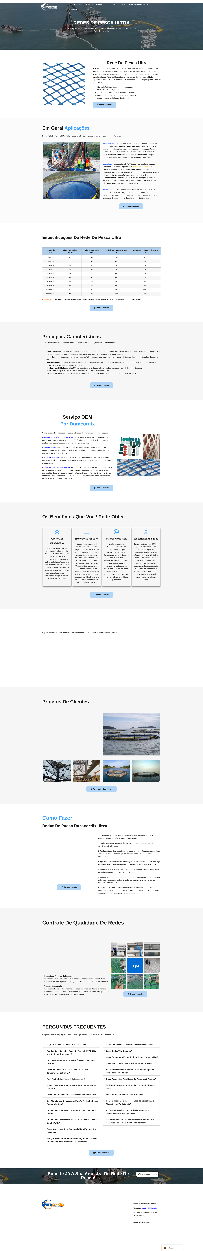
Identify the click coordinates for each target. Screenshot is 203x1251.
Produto (99, 4)
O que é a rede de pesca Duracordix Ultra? (67, 1045)
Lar (69, 4)
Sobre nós (78, 4)
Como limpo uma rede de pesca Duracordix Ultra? (130, 1045)
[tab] (71, 1044)
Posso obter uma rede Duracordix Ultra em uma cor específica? (71, 1130)
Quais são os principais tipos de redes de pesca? (130, 1063)
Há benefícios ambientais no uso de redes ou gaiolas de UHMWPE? (72, 1121)
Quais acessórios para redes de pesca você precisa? (131, 1079)
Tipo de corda (111, 4)
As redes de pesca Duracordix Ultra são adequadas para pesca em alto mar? (130, 1071)
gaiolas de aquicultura (141, 167)
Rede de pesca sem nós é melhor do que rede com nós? (130, 1086)
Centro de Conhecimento (138, 4)
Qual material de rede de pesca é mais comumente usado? (71, 1062)
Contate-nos (73, 9)
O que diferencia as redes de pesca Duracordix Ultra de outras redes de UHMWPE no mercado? (131, 1121)
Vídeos (122, 4)
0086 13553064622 (149, 1208)
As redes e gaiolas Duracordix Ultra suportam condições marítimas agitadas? (127, 1111)
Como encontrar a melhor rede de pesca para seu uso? (132, 1057)
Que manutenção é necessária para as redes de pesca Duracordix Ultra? (72, 1102)
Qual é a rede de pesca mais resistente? (66, 1079)
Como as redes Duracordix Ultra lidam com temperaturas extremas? (67, 1071)
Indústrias (89, 4)
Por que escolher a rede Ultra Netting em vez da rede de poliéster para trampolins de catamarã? (72, 1140)
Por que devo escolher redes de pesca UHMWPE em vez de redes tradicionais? (71, 1052)
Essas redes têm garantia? (119, 1051)
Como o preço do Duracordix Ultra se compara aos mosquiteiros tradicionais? (130, 1102)
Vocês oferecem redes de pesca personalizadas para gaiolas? (71, 1087)
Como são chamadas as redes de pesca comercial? (71, 1095)
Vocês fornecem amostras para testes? (124, 1095)
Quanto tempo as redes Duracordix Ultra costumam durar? (71, 1112)
